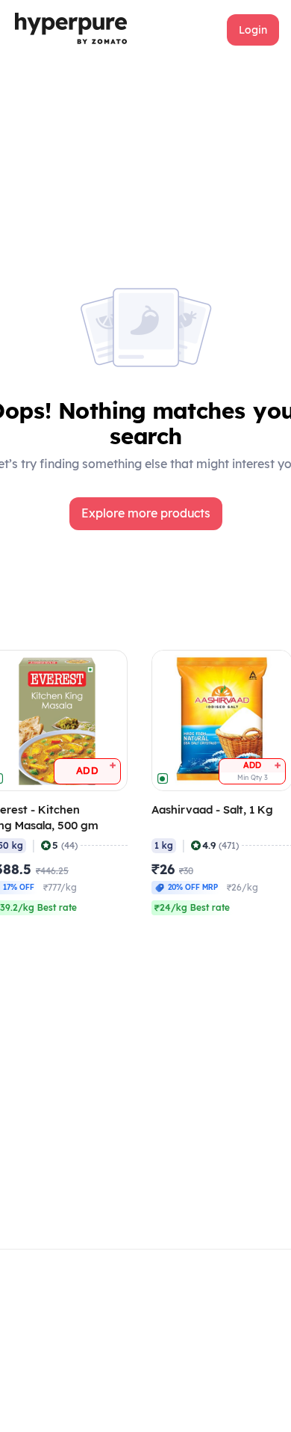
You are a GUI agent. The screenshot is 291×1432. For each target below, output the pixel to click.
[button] (253, 30)
